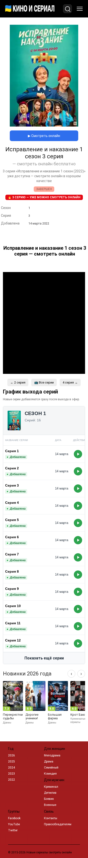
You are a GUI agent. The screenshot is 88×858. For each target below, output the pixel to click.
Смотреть (78, 454)
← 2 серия (17, 382)
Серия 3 (12, 485)
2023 (11, 773)
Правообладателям (57, 824)
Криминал (51, 786)
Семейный (51, 767)
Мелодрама (52, 755)
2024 (11, 767)
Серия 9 (12, 589)
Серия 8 (12, 571)
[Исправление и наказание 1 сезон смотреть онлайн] (44, 125)
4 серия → (70, 382)
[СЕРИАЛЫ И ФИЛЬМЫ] (30, 8)
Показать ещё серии (44, 658)
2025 (11, 761)
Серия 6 (12, 537)
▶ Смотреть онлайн (44, 136)
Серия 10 (13, 606)
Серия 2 (12, 468)
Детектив (50, 792)
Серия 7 (12, 554)
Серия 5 (12, 520)
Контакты (50, 818)
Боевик (49, 799)
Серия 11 (13, 623)
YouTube (14, 824)
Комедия (50, 773)
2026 (11, 755)
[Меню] (79, 8)
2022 (11, 779)
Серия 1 (12, 451)
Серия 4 (12, 503)
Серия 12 (13, 640)
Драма (48, 761)
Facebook (14, 818)
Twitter (13, 830)
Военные (50, 805)
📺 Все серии (44, 382)
